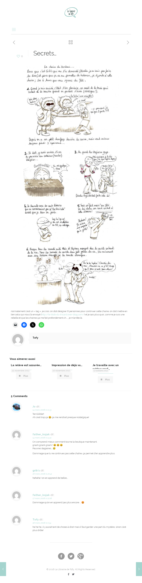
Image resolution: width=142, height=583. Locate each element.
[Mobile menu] (14, 29)
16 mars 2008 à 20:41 (42, 474)
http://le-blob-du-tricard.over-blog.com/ (62, 314)
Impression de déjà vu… (67, 365)
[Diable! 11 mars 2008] (3, 569)
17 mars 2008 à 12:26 (42, 498)
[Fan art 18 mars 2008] (139, 569)
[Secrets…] (71, 305)
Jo (34, 406)
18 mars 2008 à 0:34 (42, 523)
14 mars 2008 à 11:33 (42, 410)
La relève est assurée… (26, 365)
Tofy (35, 337)
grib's (36, 470)
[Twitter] (73, 574)
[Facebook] (68, 574)
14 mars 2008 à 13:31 (42, 437)
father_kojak (41, 434)
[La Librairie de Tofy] (71, 12)
